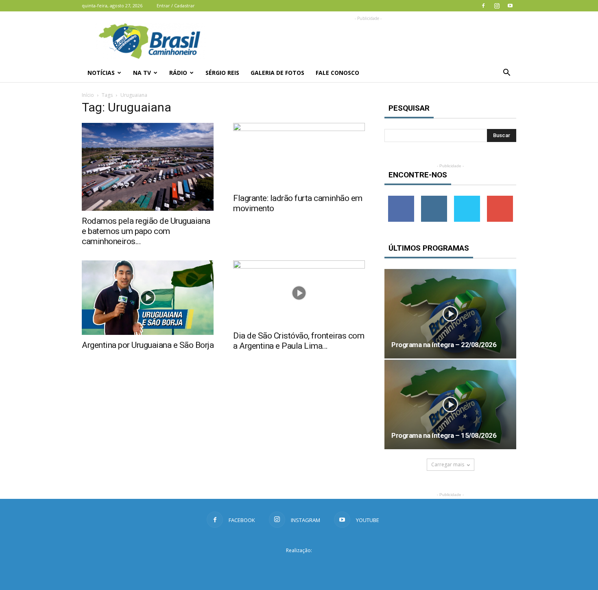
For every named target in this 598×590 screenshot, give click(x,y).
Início (88, 95)
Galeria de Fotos (277, 72)
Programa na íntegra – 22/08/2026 (443, 345)
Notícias (101, 72)
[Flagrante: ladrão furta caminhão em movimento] (299, 155)
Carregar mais (447, 464)
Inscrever (500, 199)
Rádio (178, 72)
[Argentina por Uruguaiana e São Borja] (148, 297)
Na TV (142, 72)
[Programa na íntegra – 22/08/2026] (450, 313)
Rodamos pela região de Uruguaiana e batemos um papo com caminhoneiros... (146, 231)
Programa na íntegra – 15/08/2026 (443, 435)
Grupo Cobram (299, 565)
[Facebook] (483, 5)
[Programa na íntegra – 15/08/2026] (450, 404)
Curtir (401, 199)
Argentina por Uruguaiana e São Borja (148, 345)
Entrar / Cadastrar (176, 5)
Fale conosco (337, 72)
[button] (506, 73)
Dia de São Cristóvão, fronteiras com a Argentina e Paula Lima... (298, 341)
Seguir (434, 199)
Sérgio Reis (222, 72)
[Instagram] (497, 5)
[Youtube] (510, 5)
